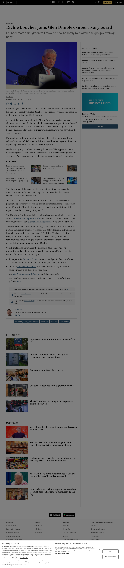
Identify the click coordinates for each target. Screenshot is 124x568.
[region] (62, 554)
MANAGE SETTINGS (110, 556)
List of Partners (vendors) (62, 553)
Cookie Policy (24, 558)
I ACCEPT (110, 551)
